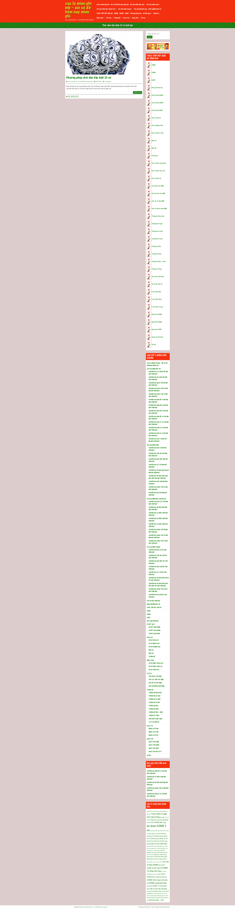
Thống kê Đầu (156, 246)
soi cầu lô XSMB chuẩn (154, 891)
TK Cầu (108, 18)
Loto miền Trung (157, 307)
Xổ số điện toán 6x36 (159, 163)
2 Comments (107, 81)
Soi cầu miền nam (152, 4)
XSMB (116, 13)
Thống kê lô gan (157, 224)
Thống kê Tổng (157, 269)
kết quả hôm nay (136, 13)
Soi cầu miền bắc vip (137, 4)
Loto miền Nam (157, 299)
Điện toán (100, 18)
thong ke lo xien (164, 895)
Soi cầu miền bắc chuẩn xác (106, 9)
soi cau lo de (161, 859)
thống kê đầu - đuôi (156, 900)
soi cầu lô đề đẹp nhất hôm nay (158, 893)
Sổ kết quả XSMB (157, 95)
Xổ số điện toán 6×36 (156, 663)
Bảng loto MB (153, 728)
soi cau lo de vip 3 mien (157, 862)
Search (149, 37)
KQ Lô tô (126, 18)
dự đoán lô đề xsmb (155, 830)
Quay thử (135, 18)
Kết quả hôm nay (157, 87)
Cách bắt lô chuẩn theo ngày (154, 811)
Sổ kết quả (146, 13)
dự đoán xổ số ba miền (157, 834)
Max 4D (154, 148)
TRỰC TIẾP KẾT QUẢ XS (105, 13)
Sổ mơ (143, 18)
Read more (137, 92)
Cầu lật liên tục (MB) (158, 193)
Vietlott (156, 13)
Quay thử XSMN (157, 322)
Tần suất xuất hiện (158, 276)
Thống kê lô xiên (157, 231)
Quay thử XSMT (157, 329)
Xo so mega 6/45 (154, 643)
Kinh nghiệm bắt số (154, 9)
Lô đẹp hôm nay (157, 854)
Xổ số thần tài (156, 178)
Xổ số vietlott (156, 118)
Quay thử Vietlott (157, 337)
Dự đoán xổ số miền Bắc (157, 844)
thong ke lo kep (156, 895)
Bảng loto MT (153, 735)
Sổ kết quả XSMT (157, 110)
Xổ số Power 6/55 (157, 133)
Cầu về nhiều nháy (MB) (159, 208)
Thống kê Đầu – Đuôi (159, 261)
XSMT (127, 13)
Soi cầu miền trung (124, 9)
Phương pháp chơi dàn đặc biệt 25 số (88, 77)
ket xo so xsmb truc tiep (156, 850)
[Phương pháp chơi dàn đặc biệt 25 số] (98, 53)
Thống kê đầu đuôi (158, 216)
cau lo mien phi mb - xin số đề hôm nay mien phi (80, 81)
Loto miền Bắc (156, 292)
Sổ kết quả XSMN (157, 103)
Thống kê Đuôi (156, 254)
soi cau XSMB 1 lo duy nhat (157, 886)
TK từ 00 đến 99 (157, 284)
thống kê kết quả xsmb (152, 897)
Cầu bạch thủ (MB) (158, 186)
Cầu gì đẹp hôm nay (140, 9)
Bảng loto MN (153, 732)
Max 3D (154, 140)
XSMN (121, 13)
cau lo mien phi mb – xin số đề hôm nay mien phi (78, 9)
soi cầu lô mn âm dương (157, 889)
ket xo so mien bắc (158, 848)
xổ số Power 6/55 (154, 647)
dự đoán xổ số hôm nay (159, 841)
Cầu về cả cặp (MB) (158, 201)
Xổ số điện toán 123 (158, 171)
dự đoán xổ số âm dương (153, 846)
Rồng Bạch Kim (151, 859)
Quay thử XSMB (157, 314)
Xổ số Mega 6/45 (157, 125)
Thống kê (117, 18)
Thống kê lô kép (157, 239)
